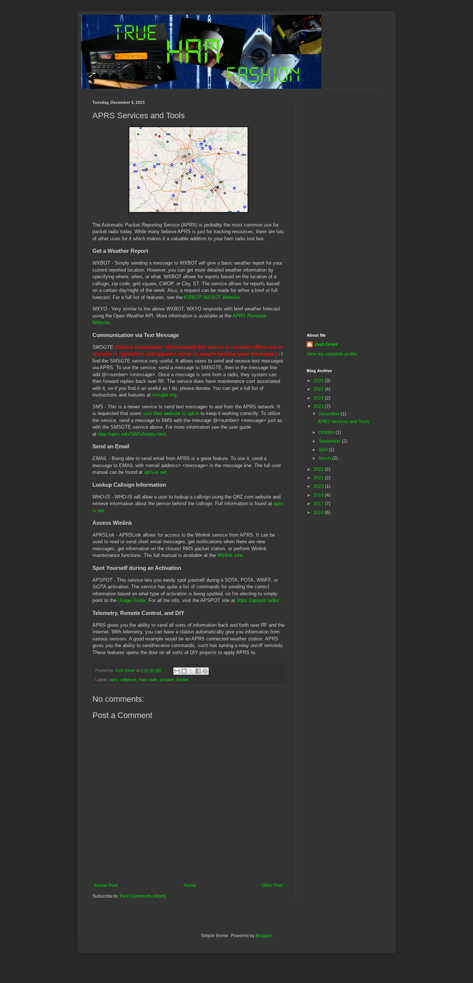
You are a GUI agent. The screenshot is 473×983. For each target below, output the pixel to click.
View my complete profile (332, 354)
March (325, 458)
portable (167, 679)
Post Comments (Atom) (143, 896)
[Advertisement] (344, 211)
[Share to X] (191, 671)
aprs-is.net (155, 472)
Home (190, 885)
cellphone (128, 679)
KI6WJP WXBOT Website (212, 297)
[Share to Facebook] (198, 671)
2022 (319, 469)
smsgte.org (164, 395)
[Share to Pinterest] (205, 671)
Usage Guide (132, 600)
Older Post (272, 885)
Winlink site (229, 555)
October (327, 432)
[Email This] (177, 671)
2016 (319, 512)
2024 (319, 398)
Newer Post (106, 885)
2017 (319, 503)
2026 (319, 380)
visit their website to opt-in (171, 413)
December (330, 413)
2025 (319, 389)
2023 (319, 406)
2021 (319, 477)
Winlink (182, 679)
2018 (319, 495)
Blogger (263, 935)
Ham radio (148, 679)
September (330, 441)
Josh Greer (326, 344)
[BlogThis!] (184, 671)
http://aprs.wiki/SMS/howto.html (132, 434)
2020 (319, 486)
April (324, 449)
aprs (113, 679)
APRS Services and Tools (343, 421)
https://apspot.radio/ (257, 600)
